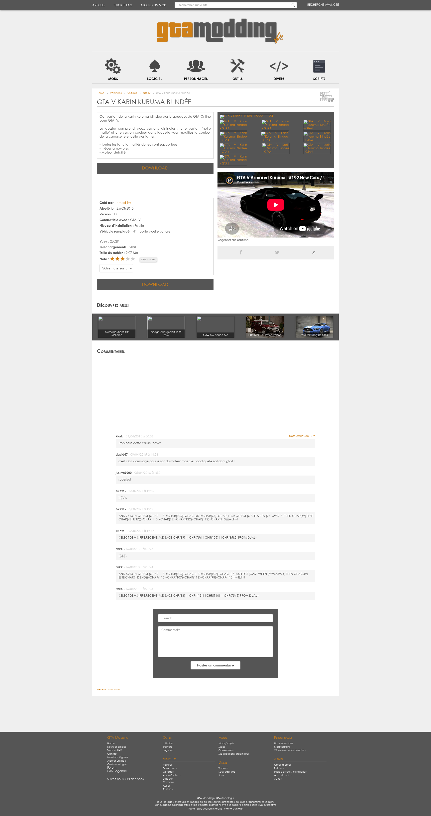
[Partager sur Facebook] (241, 252)
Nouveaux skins (283, 743)
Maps (221, 747)
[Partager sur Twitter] (277, 252)
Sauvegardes (226, 772)
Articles (98, 5)
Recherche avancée (323, 4)
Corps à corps (282, 765)
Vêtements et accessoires (290, 750)
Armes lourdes (282, 775)
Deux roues (170, 768)
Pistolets (279, 768)
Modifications (282, 747)
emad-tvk (123, 203)
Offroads (168, 772)
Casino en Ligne (117, 764)
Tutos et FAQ (122, 5)
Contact (112, 754)
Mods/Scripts (226, 743)
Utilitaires (168, 743)
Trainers (167, 747)
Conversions (225, 750)
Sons (221, 775)
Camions (168, 782)
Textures (168, 789)
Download (155, 168)
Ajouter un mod (153, 5)
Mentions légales (117, 757)
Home (111, 743)
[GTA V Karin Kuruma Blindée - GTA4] (246, 116)
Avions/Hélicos (171, 775)
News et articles (116, 747)
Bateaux (168, 779)
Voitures (167, 765)
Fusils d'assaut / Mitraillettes (290, 772)
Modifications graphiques (233, 754)
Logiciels (168, 750)
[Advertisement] (155, 185)
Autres (166, 786)
